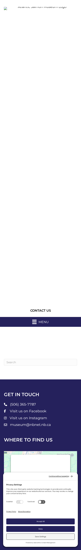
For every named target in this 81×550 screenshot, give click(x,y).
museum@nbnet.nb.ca (30, 425)
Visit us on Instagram (28, 418)
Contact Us (40, 310)
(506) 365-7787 (23, 404)
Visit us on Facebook (28, 411)
